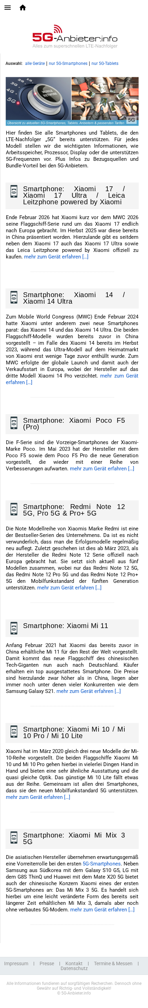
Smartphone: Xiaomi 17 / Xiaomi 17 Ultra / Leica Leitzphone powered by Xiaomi (74, 195)
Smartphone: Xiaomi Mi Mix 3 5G (74, 838)
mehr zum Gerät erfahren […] (56, 257)
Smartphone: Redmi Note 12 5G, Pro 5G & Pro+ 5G (74, 510)
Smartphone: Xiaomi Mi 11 (65, 625)
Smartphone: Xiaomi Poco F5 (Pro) (74, 424)
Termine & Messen (113, 963)
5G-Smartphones (102, 864)
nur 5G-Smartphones (68, 63)
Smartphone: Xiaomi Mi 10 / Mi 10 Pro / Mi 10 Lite (74, 732)
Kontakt (74, 963)
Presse (47, 963)
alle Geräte (35, 63)
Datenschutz (74, 968)
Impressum (16, 963)
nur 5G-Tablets (105, 63)
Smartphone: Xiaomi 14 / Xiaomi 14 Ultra (74, 298)
